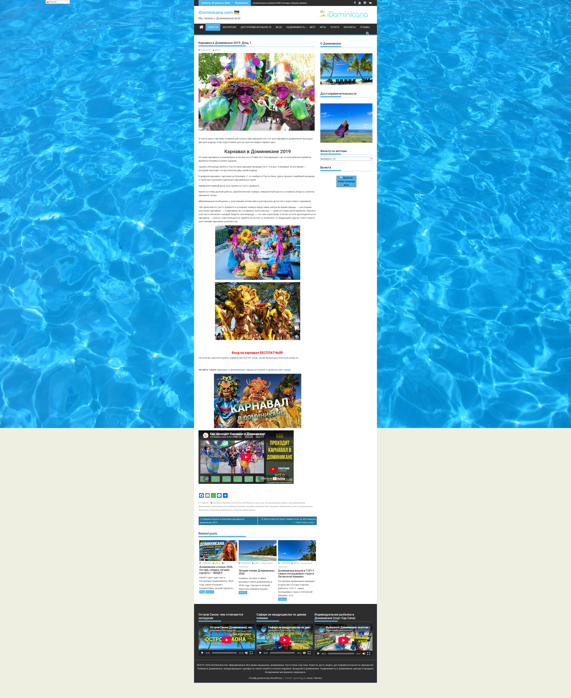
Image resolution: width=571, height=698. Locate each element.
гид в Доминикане (296, 503)
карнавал (250, 506)
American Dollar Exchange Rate (346, 181)
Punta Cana (259, 503)
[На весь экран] (251, 652)
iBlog (279, 27)
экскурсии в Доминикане (244, 510)
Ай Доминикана (272, 503)
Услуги (334, 27)
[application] (227, 640)
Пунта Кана (203, 510)
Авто (312, 27)
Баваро (284, 503)
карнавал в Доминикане (280, 506)
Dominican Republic (221, 503)
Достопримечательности (256, 27)
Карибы (241, 506)
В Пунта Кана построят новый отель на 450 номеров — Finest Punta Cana (289, 521)
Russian (53, 2)
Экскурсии (229, 27)
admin (217, 50)
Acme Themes (314, 677)
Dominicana (236, 503)
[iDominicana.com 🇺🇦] (201, 26)
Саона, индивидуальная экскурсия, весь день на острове (284, 2)
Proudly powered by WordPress (265, 677)
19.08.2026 (206, 563)
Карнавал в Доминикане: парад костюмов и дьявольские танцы (254, 369)
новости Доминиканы (302, 506)
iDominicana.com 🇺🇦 (219, 12)
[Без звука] (246, 652)
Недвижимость (296, 27)
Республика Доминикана (221, 510)
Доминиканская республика (224, 506)
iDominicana (248, 503)
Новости (213, 27)
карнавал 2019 (261, 506)
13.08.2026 (285, 563)
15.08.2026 (246, 563)
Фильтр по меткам (333, 151)
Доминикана (204, 506)
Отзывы (365, 27)
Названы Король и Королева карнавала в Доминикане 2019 (222, 521)
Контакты (350, 27)
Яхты (323, 27)
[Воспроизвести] (202, 652)
